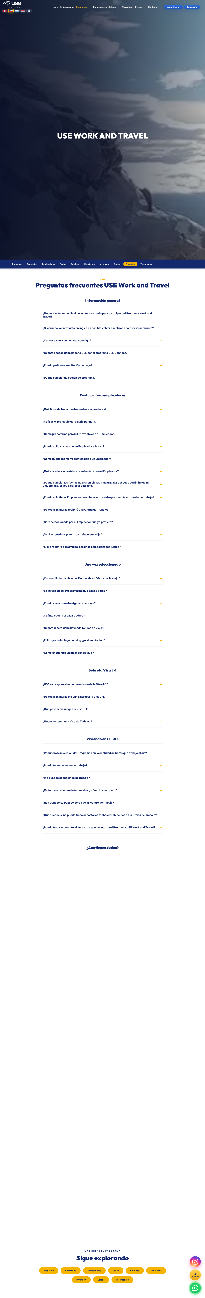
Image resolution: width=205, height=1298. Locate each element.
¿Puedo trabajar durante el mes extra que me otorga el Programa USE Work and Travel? (98, 827)
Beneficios (32, 264)
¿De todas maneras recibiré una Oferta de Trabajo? (75, 509)
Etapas (117, 264)
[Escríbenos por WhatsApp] (195, 1288)
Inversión (104, 264)
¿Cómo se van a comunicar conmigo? (66, 340)
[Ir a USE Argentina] (17, 11)
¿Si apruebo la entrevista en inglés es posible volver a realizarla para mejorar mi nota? (98, 328)
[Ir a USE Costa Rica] (23, 11)
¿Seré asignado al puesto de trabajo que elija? (72, 534)
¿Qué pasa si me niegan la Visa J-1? (65, 709)
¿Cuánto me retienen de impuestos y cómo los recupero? (79, 790)
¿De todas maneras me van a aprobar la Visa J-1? (74, 696)
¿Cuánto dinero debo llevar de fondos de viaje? (73, 628)
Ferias (63, 264)
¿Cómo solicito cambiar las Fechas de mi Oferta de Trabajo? (81, 578)
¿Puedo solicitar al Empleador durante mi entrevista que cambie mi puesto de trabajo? (98, 497)
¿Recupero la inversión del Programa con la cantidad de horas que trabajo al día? (94, 753)
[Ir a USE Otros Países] (29, 11)
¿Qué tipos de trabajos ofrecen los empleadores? (74, 409)
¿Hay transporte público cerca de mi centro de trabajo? (78, 802)
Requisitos (89, 264)
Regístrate (192, 7)
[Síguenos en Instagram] (195, 1261)
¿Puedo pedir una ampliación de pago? (67, 365)
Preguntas (130, 264)
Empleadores (100, 7)
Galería (112, 7)
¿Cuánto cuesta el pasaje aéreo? (63, 615)
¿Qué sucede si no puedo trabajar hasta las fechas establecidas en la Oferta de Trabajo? (99, 815)
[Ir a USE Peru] (5, 11)
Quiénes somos (67, 7)
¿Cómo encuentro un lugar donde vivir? (68, 652)
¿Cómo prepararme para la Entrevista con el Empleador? (78, 434)
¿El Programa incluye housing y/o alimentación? (73, 640)
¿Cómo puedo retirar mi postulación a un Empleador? (76, 458)
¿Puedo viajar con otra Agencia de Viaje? (69, 603)
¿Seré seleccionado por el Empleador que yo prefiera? (77, 522)
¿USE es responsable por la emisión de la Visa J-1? (75, 684)
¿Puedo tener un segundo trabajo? (64, 765)
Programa (17, 264)
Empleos (75, 264)
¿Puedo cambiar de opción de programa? (68, 377)
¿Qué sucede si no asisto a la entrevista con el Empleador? (80, 471)
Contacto (152, 7)
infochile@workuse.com (110, 859)
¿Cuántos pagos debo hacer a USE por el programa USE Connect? (84, 352)
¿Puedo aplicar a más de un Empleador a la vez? (73, 446)
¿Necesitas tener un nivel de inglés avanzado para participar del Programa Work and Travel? (97, 315)
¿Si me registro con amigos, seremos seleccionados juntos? (81, 546)
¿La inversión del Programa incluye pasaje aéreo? (74, 590)
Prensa (138, 7)
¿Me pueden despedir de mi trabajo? (66, 777)
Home (55, 7)
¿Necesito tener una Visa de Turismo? (67, 721)
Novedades (127, 7)
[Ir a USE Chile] (11, 11)
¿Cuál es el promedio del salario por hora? (69, 421)
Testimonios (146, 264)
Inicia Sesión (173, 7)
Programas (81, 7)
